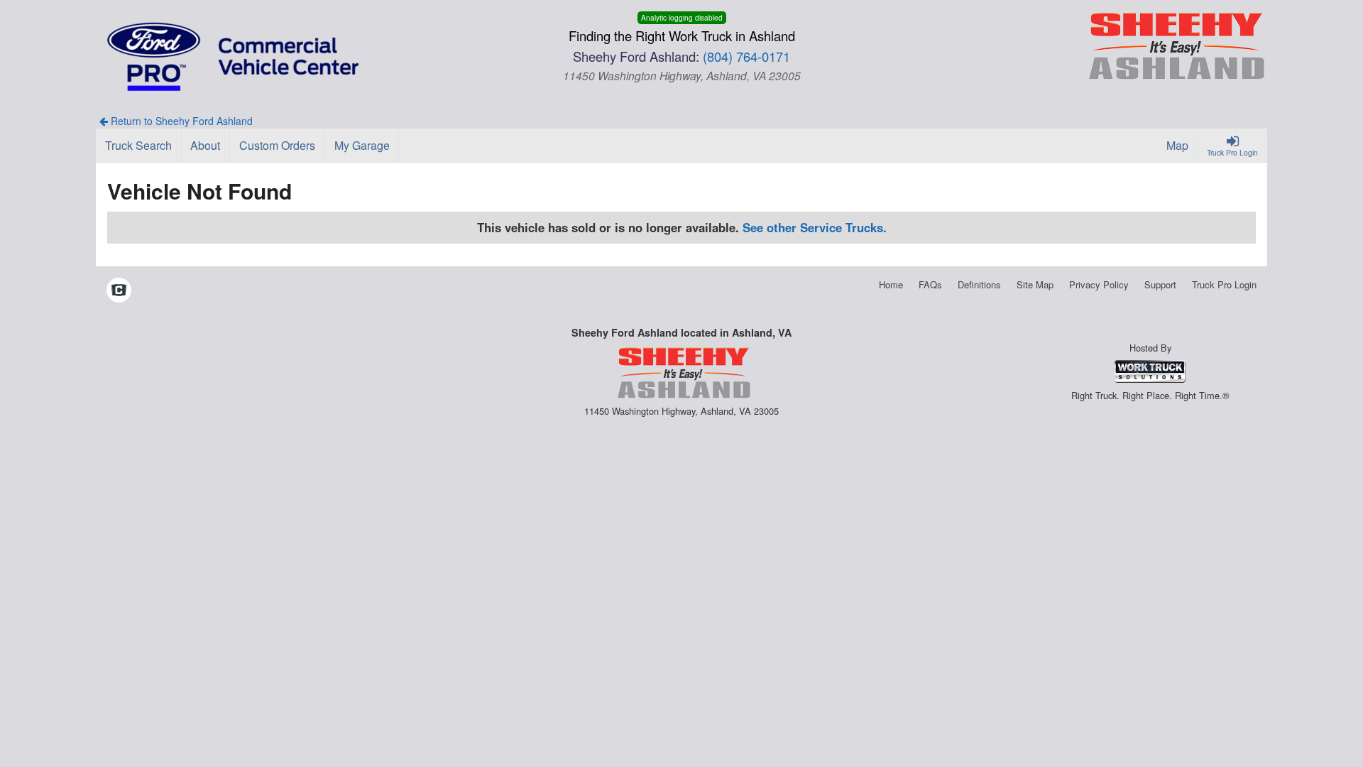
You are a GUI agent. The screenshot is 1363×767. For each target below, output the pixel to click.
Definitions (979, 284)
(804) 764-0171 (746, 56)
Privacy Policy (1099, 284)
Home (891, 284)
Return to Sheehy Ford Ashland (180, 121)
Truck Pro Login (1224, 284)
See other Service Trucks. (815, 227)
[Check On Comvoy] (118, 291)
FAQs (930, 284)
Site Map (1035, 284)
